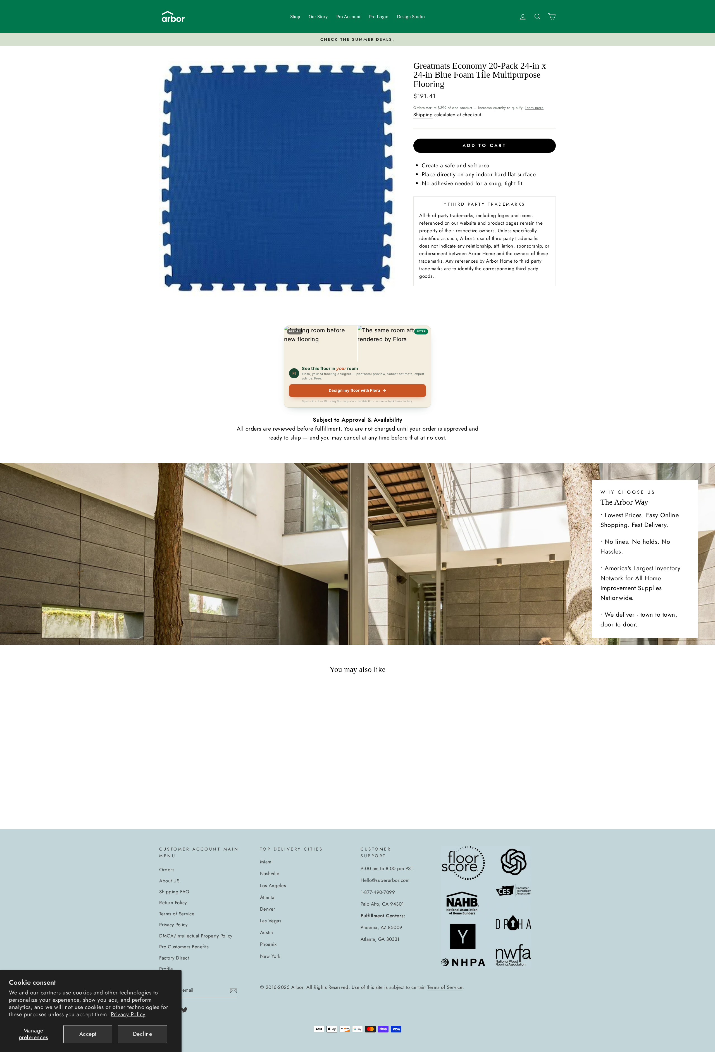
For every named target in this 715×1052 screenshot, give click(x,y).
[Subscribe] (233, 990)
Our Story (318, 16)
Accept (88, 1034)
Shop (295, 16)
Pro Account (348, 16)
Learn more (534, 107)
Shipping (423, 114)
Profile (166, 968)
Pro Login (379, 16)
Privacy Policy (128, 1014)
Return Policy (173, 902)
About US (169, 880)
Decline (142, 1034)
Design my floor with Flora (358, 390)
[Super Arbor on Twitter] (184, 1009)
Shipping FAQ (174, 891)
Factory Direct (174, 957)
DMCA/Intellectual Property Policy (195, 935)
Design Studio (411, 16)
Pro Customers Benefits (184, 946)
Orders (166, 869)
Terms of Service (176, 913)
